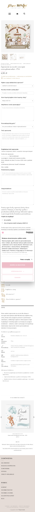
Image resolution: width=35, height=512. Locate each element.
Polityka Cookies (24, 507)
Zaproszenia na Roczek (16, 63)
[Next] (31, 36)
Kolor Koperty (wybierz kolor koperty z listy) (13, 97)
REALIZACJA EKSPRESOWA (8, 466)
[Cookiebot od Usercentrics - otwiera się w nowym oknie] (26, 233)
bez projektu (7, 220)
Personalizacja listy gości (8, 123)
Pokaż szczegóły (25, 259)
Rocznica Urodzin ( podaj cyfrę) (10, 89)
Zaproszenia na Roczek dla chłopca (25, 444)
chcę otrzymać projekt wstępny (16, 223)
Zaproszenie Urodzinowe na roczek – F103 (17, 435)
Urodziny (23, 448)
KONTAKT (4, 487)
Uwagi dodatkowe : (6, 188)
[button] (9, 13)
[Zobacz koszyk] (17, 13)
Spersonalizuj (16, 271)
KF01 (9, 448)
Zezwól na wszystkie (17, 265)
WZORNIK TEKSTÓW (6, 490)
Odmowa (17, 277)
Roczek (19, 448)
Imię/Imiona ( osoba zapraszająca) (11, 104)
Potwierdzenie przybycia (8, 170)
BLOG (2, 498)
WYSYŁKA (3, 471)
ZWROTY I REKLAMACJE (7, 474)
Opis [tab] (3, 307)
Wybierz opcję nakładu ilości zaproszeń (12, 82)
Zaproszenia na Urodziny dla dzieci (17, 446)
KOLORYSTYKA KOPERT (7, 496)
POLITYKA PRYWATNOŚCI (12, 507)
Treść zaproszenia (6, 130)
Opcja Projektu (14, 448)
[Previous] (3, 36)
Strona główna (5, 63)
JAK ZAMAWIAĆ (5, 463)
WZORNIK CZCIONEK (7, 493)
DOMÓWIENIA (5, 468)
